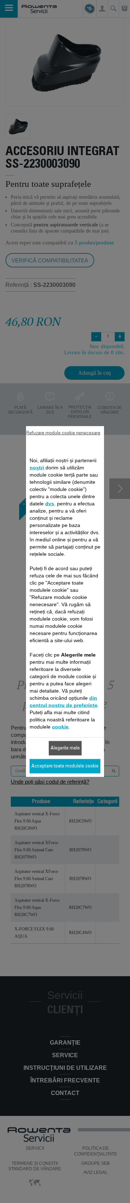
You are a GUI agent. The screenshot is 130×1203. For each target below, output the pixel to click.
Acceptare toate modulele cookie (65, 766)
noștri (37, 467)
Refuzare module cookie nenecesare (63, 433)
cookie (60, 727)
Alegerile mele (65, 748)
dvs (49, 503)
